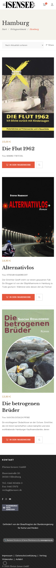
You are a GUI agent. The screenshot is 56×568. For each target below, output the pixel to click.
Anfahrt (19, 559)
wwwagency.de (46, 540)
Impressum (7, 555)
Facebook (34, 4)
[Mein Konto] (52, 5)
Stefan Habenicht (17, 275)
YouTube (10, 499)
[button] (5, 563)
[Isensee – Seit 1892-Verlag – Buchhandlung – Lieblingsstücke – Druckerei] (19, 4)
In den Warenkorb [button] (20, 165)
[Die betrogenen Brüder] (28, 351)
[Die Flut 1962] (28, 97)
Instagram (34, 6)
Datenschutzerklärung (25, 555)
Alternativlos (18, 268)
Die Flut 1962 (18, 149)
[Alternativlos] (28, 217)
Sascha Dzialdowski (18, 417)
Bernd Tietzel (15, 156)
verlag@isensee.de (12, 490)
